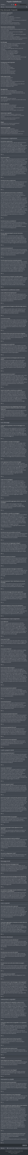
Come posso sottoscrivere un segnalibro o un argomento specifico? (12, 116)
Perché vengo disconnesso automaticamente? (10, 22)
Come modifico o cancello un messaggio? (9, 44)
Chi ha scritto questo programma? (8, 128)
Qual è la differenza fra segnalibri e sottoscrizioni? (11, 114)
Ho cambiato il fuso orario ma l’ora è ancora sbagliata (12, 31)
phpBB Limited (9, 1085)
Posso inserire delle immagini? (7, 67)
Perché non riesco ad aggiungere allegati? (9, 53)
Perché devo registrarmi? (6, 14)
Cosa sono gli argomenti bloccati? (8, 72)
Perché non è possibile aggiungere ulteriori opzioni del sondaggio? (12, 49)
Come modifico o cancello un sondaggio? (9, 50)
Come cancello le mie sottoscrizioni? (8, 119)
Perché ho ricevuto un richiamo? (7, 54)
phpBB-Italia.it (17, 1152)
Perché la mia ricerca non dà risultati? (8, 106)
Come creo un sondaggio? (6, 47)
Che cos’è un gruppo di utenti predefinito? (9, 85)
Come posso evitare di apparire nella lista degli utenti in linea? (13, 29)
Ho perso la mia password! (6, 21)
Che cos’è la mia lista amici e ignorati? (8, 98)
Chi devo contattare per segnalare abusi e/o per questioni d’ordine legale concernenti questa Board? (12, 132)
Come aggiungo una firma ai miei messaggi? (10, 45)
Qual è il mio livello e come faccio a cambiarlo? (10, 36)
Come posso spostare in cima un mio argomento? (11, 59)
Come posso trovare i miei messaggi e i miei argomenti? (12, 110)
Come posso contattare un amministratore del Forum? (12, 133)
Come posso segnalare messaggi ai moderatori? (11, 55)
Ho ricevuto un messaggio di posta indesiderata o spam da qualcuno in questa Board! (13, 93)
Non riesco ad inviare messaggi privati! (9, 90)
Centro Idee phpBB (8, 1098)
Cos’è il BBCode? (4, 63)
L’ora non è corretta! (5, 30)
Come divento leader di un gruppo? (8, 82)
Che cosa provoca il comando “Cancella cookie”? (10, 24)
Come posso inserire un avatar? (7, 35)
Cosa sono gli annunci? (5, 69)
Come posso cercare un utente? (7, 108)
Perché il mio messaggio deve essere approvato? (11, 58)
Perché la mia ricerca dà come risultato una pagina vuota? (12, 107)
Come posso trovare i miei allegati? (8, 124)
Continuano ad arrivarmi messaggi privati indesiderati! (12, 91)
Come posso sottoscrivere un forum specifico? (10, 118)
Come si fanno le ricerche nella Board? (8, 105)
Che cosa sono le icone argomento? (8, 73)
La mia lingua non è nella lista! (7, 33)
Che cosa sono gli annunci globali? (8, 68)
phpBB (10, 1151)
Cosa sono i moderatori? (6, 79)
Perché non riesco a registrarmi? (7, 16)
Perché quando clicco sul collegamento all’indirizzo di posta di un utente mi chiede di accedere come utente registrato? (14, 38)
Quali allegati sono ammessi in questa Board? (10, 123)
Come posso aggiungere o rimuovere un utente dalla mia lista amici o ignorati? (13, 100)
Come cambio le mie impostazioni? (8, 28)
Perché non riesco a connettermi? (7, 19)
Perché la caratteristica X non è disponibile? (9, 130)
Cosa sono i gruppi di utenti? (6, 80)
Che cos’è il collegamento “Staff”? (7, 86)
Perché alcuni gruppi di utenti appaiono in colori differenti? (13, 83)
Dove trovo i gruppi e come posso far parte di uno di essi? (12, 81)
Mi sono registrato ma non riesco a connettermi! (10, 17)
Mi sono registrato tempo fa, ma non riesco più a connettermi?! (13, 20)
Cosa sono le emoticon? (5, 66)
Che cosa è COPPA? (5, 15)
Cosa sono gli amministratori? (7, 77)
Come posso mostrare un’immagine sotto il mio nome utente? (13, 34)
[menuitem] (3, 5)
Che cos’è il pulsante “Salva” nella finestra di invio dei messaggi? (13, 57)
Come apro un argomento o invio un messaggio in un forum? (13, 43)
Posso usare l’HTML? (5, 65)
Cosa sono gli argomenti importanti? (8, 71)
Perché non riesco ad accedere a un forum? (9, 52)
